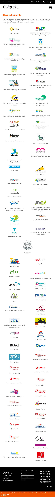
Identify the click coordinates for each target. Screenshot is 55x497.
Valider (4, 495)
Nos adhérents (25, 473)
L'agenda (23, 480)
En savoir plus (6, 494)
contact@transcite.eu (8, 480)
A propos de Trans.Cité (27, 470)
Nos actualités (24, 477)
